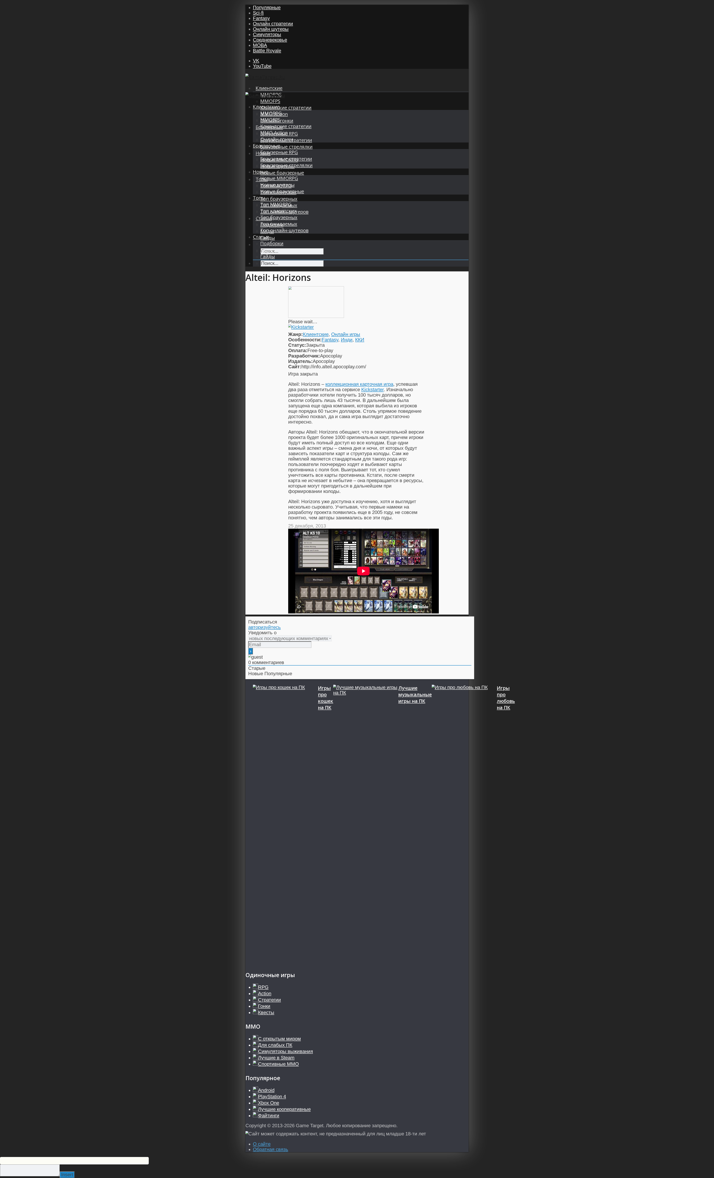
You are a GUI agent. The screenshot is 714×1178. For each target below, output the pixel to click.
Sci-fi (258, 12)
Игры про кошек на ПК (325, 698)
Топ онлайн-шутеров (284, 230)
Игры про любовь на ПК (506, 698)
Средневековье (270, 39)
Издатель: (300, 361)
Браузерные (266, 145)
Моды (267, 250)
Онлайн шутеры (271, 29)
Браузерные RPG (279, 152)
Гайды (267, 256)
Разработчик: (304, 355)
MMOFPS (270, 101)
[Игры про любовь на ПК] (464, 824)
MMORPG (271, 113)
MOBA (260, 45)
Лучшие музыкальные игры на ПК (415, 694)
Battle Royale (267, 50)
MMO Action (274, 132)
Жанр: (295, 334)
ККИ (359, 339)
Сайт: (294, 366)
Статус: (297, 345)
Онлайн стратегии (273, 23)
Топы (259, 198)
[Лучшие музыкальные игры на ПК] (365, 824)
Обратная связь (270, 1149)
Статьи (261, 237)
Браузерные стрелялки (286, 146)
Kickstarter (372, 389)
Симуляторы (267, 34)
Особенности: (305, 339)
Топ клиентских (278, 211)
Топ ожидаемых (278, 224)
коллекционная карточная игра (359, 384)
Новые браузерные (282, 172)
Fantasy (261, 18)
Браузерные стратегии (286, 159)
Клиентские (269, 88)
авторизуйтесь (264, 627)
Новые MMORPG (279, 178)
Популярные (267, 7)
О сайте (262, 1144)
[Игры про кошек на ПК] (285, 824)
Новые (260, 172)
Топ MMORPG (276, 204)
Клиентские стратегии (285, 107)
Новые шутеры (277, 185)
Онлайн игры (345, 334)
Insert (67, 1174)
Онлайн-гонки (276, 139)
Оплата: (297, 350)
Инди (347, 339)
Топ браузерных (278, 198)
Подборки (271, 243)
